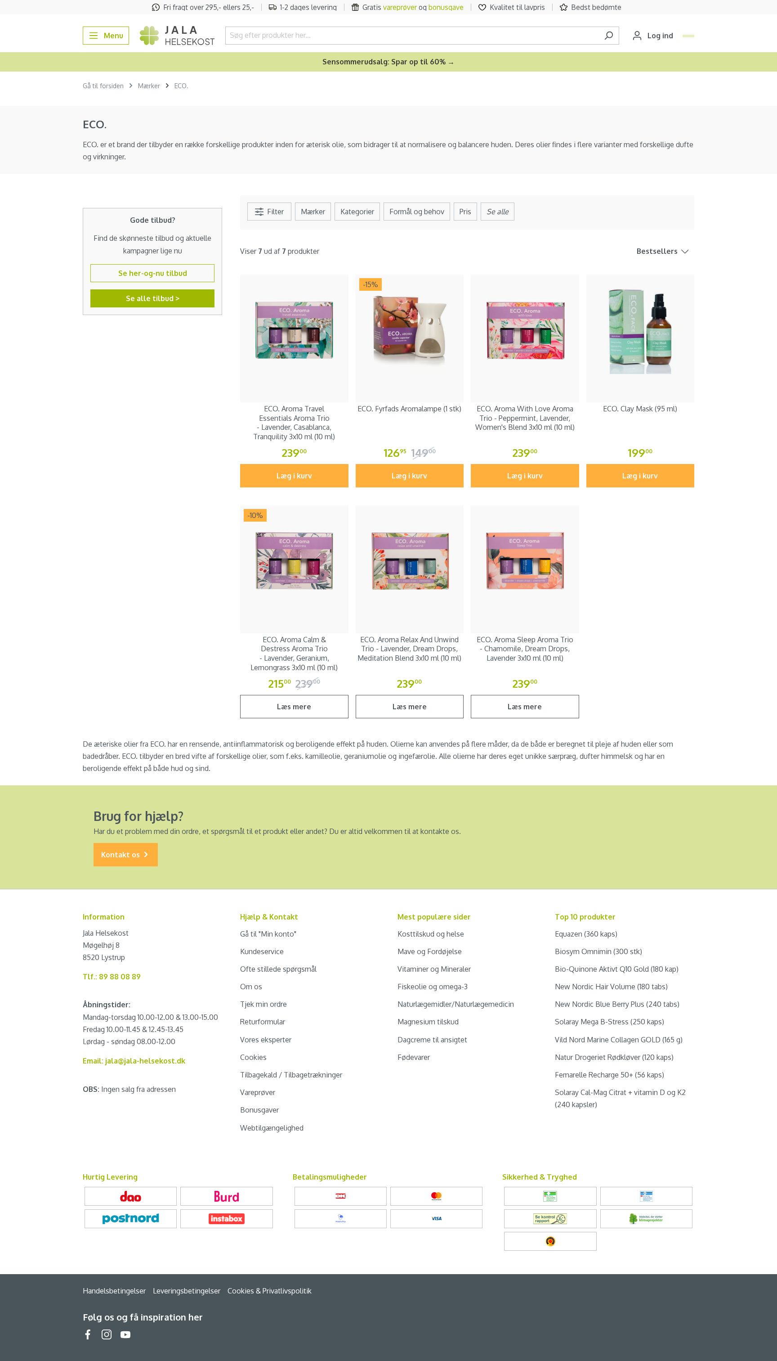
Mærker (313, 211)
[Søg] (608, 36)
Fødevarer (413, 1057)
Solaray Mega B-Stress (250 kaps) (609, 1021)
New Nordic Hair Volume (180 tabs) (611, 986)
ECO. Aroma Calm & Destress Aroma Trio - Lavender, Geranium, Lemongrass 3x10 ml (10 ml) (294, 653)
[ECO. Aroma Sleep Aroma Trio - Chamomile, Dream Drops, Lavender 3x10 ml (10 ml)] (525, 559)
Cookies (253, 1057)
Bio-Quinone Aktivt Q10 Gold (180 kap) (617, 968)
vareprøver (400, 7)
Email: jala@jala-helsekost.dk (134, 1060)
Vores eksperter (265, 1039)
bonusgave (446, 7)
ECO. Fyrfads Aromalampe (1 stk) (409, 408)
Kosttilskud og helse (430, 933)
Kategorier (357, 211)
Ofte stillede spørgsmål (278, 968)
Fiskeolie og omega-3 (432, 986)
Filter (274, 211)
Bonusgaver (259, 1109)
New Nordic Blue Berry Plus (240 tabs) (617, 1004)
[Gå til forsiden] (177, 35)
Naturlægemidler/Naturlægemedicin (455, 1004)
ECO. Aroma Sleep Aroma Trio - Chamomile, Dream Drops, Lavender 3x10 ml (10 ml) (525, 649)
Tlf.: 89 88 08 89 (112, 976)
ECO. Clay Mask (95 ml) (640, 408)
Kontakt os (121, 854)
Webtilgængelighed (272, 1127)
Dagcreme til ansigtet (432, 1039)
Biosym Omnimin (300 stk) (598, 951)
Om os (251, 986)
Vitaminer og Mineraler (434, 968)
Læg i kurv (294, 475)
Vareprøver (257, 1092)
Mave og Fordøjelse (429, 951)
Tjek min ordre (263, 1004)
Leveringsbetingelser (186, 1290)
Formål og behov (416, 211)
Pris (465, 211)
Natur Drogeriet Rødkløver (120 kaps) (614, 1057)
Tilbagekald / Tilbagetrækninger (291, 1074)
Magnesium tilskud (428, 1021)
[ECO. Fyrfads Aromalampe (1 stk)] (409, 328)
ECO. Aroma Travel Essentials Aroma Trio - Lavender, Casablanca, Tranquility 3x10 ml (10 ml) (294, 422)
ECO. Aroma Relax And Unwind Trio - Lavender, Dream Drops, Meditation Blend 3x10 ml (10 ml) (409, 649)
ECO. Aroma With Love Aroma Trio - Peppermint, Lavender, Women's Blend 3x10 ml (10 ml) (525, 418)
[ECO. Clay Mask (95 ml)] (640, 328)
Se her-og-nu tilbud (152, 273)
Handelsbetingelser (114, 1290)
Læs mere (294, 706)
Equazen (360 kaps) (586, 933)
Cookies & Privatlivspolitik (270, 1290)
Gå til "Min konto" (268, 933)
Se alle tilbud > (152, 298)
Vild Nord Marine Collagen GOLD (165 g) (619, 1039)
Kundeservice (262, 951)
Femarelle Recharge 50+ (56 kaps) (609, 1074)
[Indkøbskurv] (688, 36)
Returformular (262, 1021)
